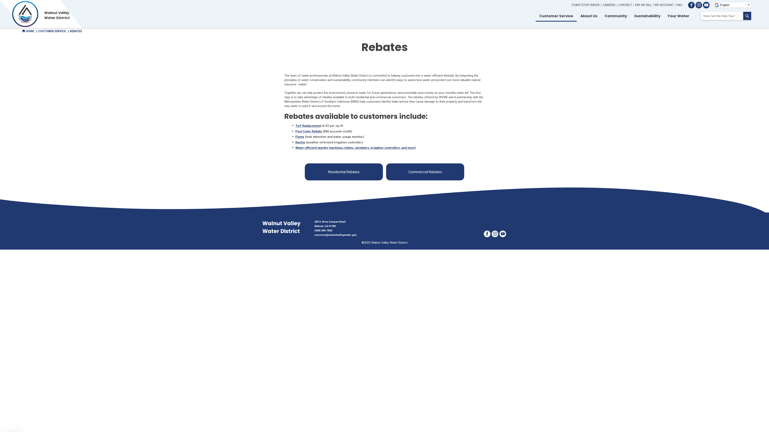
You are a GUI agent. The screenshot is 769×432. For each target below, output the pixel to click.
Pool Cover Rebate (308, 131)
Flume (299, 137)
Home (29, 31)
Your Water (678, 15)
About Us (588, 15)
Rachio (300, 142)
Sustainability (647, 15)
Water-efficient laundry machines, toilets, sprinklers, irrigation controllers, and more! (355, 148)
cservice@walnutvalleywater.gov (335, 234)
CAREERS (609, 5)
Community (616, 15)
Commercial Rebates (425, 172)
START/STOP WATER (586, 5)
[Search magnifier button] (747, 16)
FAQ (679, 5)
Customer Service (556, 15)
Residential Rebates (344, 172)
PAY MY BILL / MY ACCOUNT (654, 5)
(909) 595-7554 (323, 230)
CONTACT (625, 5)
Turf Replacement (308, 126)
